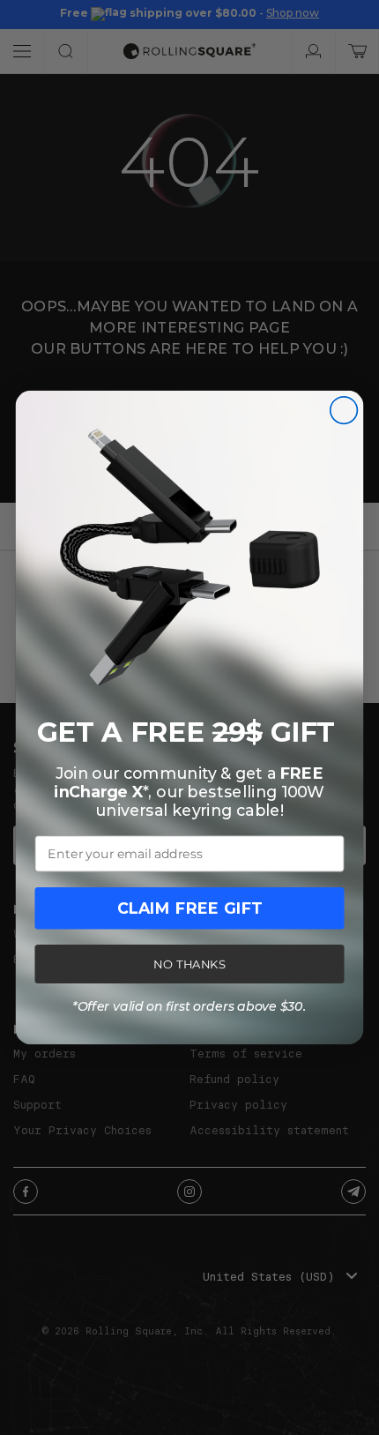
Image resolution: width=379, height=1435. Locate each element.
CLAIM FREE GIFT (190, 908)
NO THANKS (189, 964)
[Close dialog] (344, 410)
